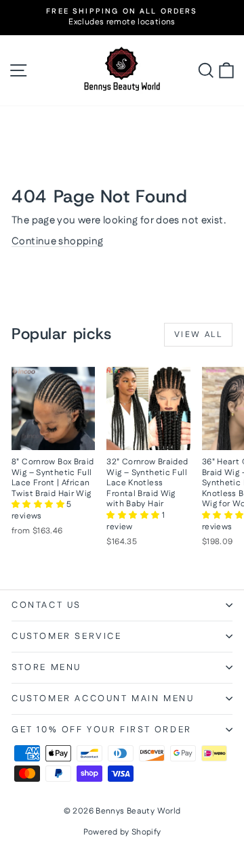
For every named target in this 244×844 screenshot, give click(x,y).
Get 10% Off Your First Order (102, 730)
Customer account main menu (103, 698)
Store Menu (46, 667)
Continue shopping (57, 241)
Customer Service (67, 636)
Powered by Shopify (122, 832)
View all (198, 334)
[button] (39, 504)
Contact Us (46, 605)
